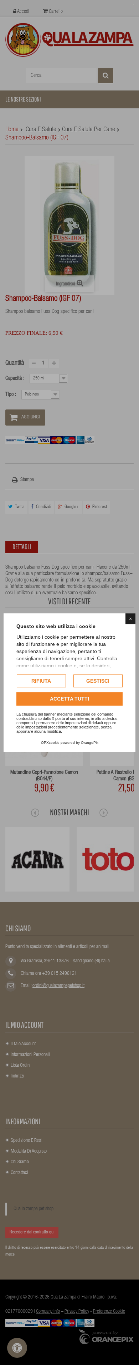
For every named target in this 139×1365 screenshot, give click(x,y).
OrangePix (89, 743)
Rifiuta (41, 681)
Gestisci (97, 681)
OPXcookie (50, 743)
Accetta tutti (69, 699)
